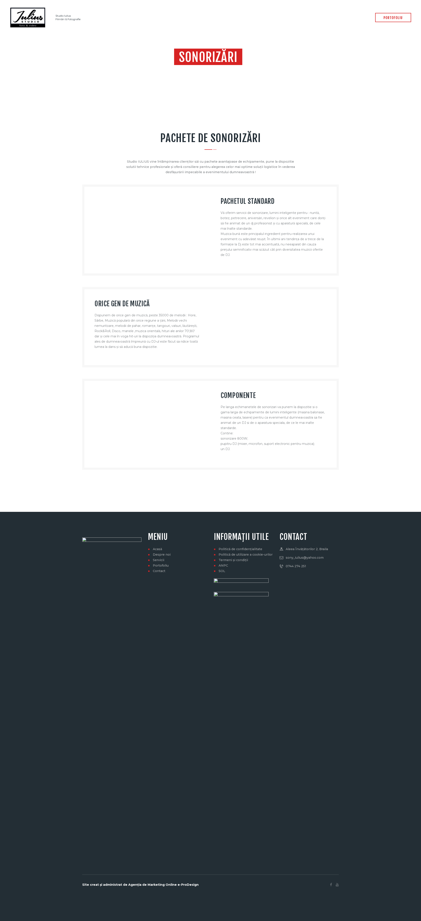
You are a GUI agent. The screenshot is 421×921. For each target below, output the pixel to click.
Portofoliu (161, 565)
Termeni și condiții (233, 560)
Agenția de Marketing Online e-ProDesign (163, 885)
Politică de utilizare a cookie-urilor (246, 554)
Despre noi (162, 554)
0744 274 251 (296, 566)
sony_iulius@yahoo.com (305, 558)
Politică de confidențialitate (240, 549)
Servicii (158, 560)
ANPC (223, 565)
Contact (159, 571)
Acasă (157, 549)
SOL (222, 571)
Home (198, 70)
